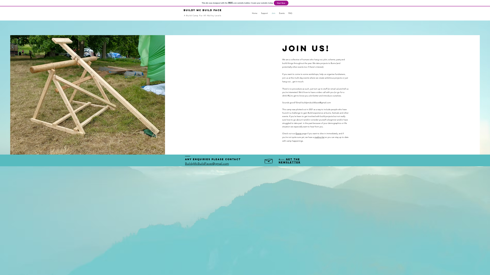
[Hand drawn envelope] (269, 160)
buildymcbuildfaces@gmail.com (316, 102)
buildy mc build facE (203, 10)
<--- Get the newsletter (290, 161)
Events (299, 133)
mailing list (319, 137)
